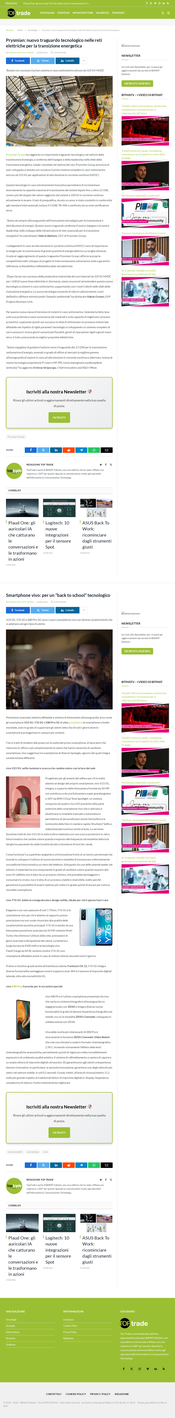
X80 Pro (17, 986)
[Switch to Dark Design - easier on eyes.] (163, 12)
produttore (75, 722)
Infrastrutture (83, 12)
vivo (45, 1151)
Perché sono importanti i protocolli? (141, 195)
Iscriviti (59, 417)
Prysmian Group (15, 154)
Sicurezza (102, 12)
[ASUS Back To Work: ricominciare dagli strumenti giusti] (96, 508)
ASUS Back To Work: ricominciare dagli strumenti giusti (97, 535)
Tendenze (118, 12)
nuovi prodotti (15, 1151)
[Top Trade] (18, 13)
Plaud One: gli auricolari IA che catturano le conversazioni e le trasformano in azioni (57, 3)
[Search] (168, 13)
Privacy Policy (70, 1332)
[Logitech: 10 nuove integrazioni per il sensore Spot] (59, 508)
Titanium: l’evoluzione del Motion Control (144, 233)
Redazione (68, 1338)
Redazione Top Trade (21, 52)
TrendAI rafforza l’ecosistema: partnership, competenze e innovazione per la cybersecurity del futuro (144, 110)
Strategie (63, 12)
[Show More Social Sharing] (83, 61)
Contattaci (68, 1319)
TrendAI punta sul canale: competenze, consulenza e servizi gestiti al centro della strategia (143, 154)
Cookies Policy (70, 1325)
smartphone (32, 1151)
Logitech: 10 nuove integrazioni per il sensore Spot (58, 535)
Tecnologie (47, 12)
